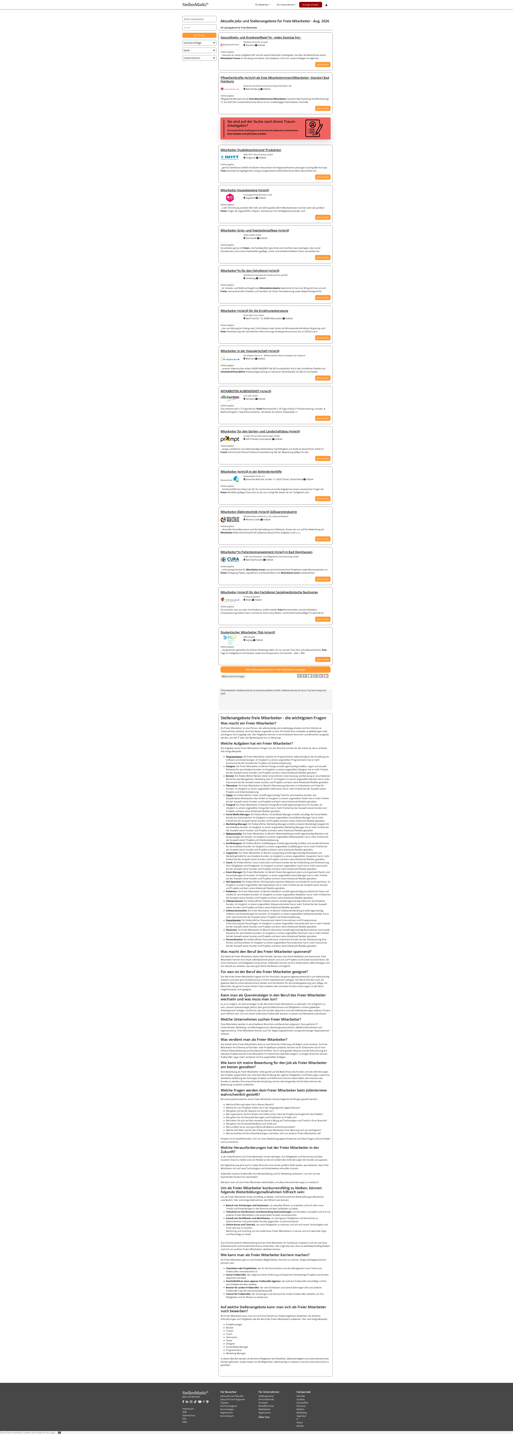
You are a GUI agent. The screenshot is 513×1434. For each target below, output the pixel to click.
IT (297, 1419)
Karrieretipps (227, 1409)
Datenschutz (188, 1415)
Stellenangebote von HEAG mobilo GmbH (230, 238)
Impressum (188, 1408)
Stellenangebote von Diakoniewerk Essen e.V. (230, 479)
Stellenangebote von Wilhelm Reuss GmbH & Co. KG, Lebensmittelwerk (230, 519)
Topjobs (224, 1402)
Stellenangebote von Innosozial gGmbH (230, 599)
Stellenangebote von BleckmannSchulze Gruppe (230, 45)
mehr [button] (52, 1432)
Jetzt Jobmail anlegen (234, 676)
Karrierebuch (227, 1415)
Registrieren (226, 1412)
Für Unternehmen (285, 4)
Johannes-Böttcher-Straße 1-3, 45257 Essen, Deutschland (274, 479)
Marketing (302, 1412)
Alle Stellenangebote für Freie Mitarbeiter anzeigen (276, 669)
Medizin (300, 1409)
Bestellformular (266, 1405)
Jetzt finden (199, 35)
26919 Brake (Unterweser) (258, 439)
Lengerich (250, 157)
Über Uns (264, 1417)
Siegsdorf (250, 197)
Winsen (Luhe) (253, 519)
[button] (299, 676)
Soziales (301, 1399)
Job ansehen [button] (323, 64)
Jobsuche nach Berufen (232, 1396)
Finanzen (301, 1405)
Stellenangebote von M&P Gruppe (230, 640)
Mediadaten (265, 1409)
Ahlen (248, 599)
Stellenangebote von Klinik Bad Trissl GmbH (230, 318)
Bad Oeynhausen (254, 559)
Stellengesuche (266, 1396)
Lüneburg (250, 278)
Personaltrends (266, 1399)
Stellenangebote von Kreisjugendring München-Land (230, 197)
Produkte (263, 1402)
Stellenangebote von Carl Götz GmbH (230, 398)
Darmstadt (251, 238)
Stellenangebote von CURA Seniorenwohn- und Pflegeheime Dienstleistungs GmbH (230, 559)
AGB (184, 1412)
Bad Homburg (252, 89)
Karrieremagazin (228, 1405)
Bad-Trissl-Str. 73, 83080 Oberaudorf (264, 318)
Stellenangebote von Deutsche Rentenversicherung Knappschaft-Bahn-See (230, 89)
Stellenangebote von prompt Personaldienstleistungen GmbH (230, 439)
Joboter (300, 1425)
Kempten (250, 398)
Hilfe (184, 1422)
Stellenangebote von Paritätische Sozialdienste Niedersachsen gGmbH (230, 278)
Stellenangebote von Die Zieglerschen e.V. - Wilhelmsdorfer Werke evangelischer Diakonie (230, 358)
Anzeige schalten (310, 4)
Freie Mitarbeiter (296, 21)
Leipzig (249, 640)
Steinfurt (250, 45)
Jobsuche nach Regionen (232, 1399)
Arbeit (300, 1422)
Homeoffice (302, 1402)
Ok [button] (59, 1432)
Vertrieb (301, 1396)
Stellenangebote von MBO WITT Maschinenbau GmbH (230, 157)
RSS (184, 1418)
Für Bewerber (261, 4)
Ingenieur (301, 1415)
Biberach (250, 358)
